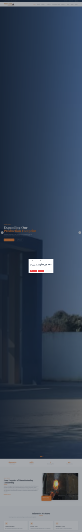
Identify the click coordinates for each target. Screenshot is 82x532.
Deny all (41, 270)
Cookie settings (48, 270)
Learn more (32, 267)
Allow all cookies (33, 270)
